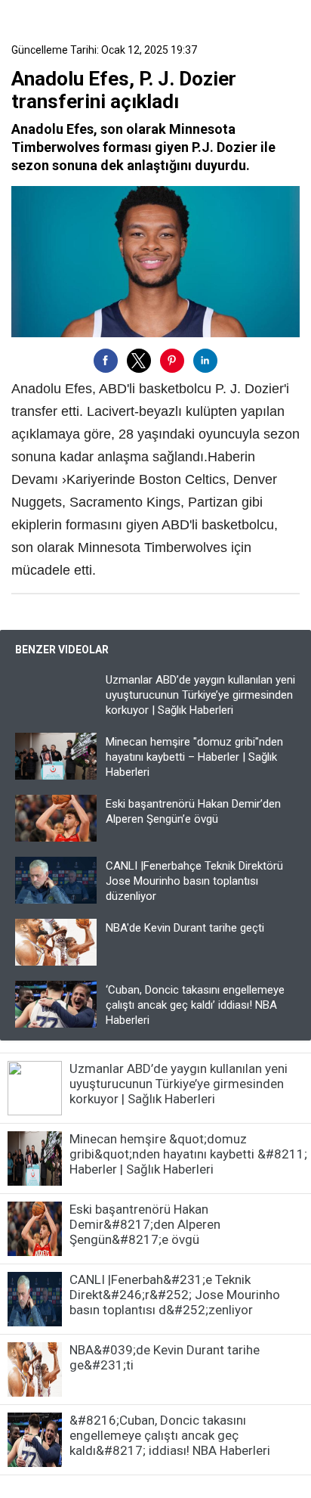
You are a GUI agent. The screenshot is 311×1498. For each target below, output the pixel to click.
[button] (106, 361)
